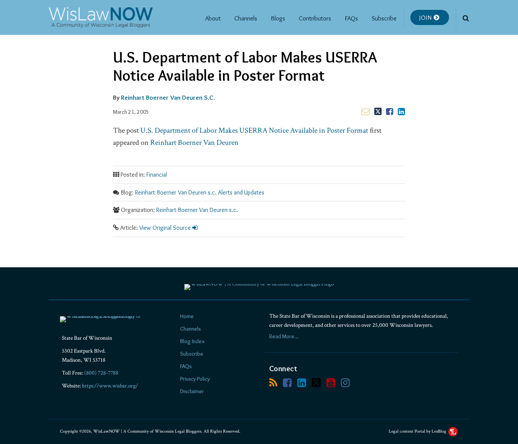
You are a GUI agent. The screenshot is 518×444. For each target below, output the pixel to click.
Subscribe (384, 18)
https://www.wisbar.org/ (110, 385)
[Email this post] (365, 111)
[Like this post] (389, 111)
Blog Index (192, 341)
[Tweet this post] (377, 111)
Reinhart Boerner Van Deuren (194, 142)
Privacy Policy (195, 378)
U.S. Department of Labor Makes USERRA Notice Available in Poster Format (254, 130)
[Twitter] (316, 382)
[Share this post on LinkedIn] (401, 111)
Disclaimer (192, 391)
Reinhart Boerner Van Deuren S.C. (168, 97)
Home (187, 316)
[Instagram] (345, 383)
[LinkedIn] (301, 383)
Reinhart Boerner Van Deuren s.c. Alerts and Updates (199, 192)
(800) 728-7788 (101, 373)
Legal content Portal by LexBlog (418, 431)
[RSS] (273, 383)
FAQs (351, 18)
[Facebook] (287, 383)
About (213, 18)
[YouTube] (330, 383)
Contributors (315, 18)
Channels (245, 18)
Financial (156, 174)
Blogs (278, 18)
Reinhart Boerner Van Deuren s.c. (197, 209)
